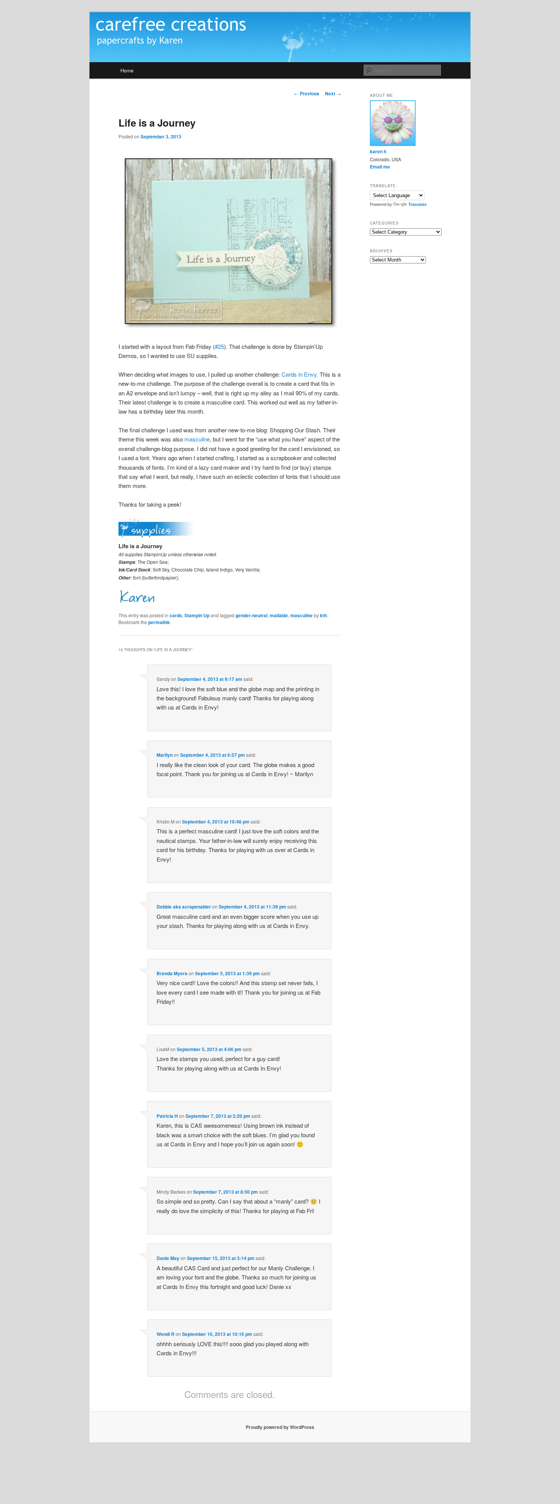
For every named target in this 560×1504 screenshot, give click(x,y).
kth (323, 615)
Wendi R (165, 1334)
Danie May (168, 1258)
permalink (159, 622)
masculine (197, 439)
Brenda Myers (172, 973)
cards (176, 615)
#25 (219, 346)
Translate (417, 204)
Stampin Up (197, 615)
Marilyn (165, 754)
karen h (378, 151)
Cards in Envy (299, 374)
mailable (279, 615)
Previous (306, 93)
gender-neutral (251, 615)
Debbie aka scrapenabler (184, 906)
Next (333, 93)
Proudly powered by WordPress (280, 1427)
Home (126, 70)
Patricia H (167, 1115)
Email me (380, 166)
